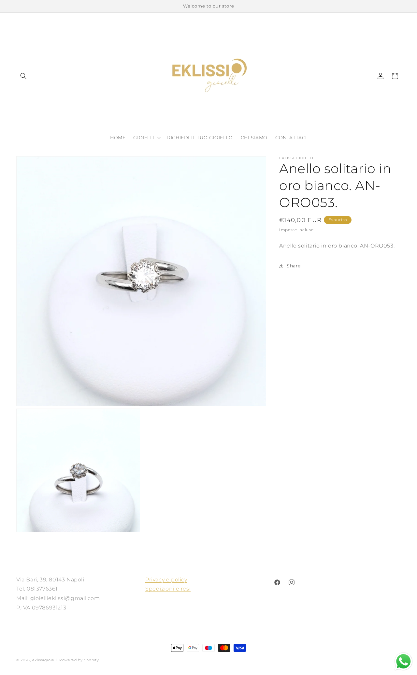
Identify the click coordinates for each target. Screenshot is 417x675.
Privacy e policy (166, 580)
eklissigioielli (45, 660)
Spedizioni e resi (168, 589)
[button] (23, 76)
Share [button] (294, 266)
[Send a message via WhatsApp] (403, 661)
